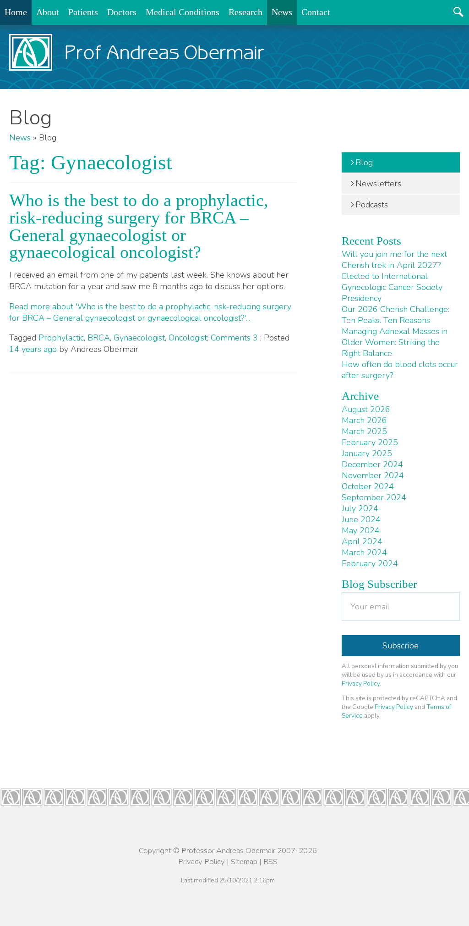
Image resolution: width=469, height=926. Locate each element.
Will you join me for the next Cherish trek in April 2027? (394, 260)
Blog (364, 162)
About (47, 12)
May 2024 (361, 530)
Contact (315, 12)
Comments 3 (235, 337)
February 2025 (370, 442)
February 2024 (370, 563)
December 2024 (372, 464)
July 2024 (360, 508)
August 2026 (366, 409)
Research (245, 12)
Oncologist (188, 337)
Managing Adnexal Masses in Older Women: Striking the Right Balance (394, 342)
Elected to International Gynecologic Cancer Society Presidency (392, 287)
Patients (83, 12)
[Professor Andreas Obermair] (136, 52)
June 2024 (361, 519)
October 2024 (368, 486)
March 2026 (364, 420)
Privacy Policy (361, 683)
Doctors (121, 12)
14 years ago (33, 349)
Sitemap (244, 861)
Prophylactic (61, 337)
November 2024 (373, 475)
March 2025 (364, 431)
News (282, 12)
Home (16, 12)
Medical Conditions (182, 12)
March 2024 (364, 552)
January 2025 (367, 453)
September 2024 (374, 497)
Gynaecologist (139, 337)
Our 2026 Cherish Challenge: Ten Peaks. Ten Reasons (395, 315)
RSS (270, 861)
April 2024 (362, 541)
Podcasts (371, 204)
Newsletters (378, 183)
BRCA (98, 337)
